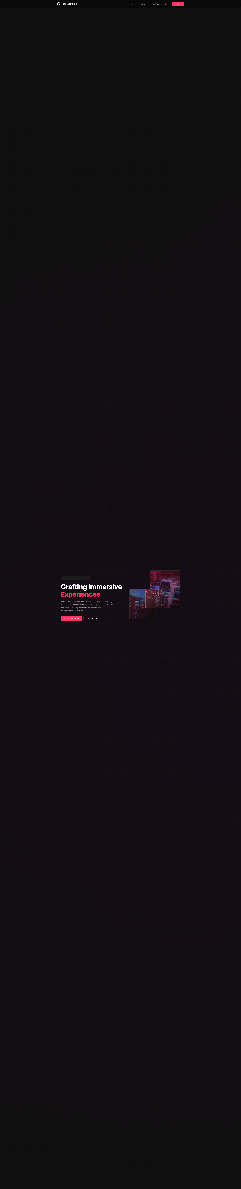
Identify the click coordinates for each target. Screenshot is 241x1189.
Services (144, 4)
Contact (178, 4)
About (135, 4)
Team (166, 4)
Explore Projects (71, 618)
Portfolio (156, 4)
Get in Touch (92, 618)
